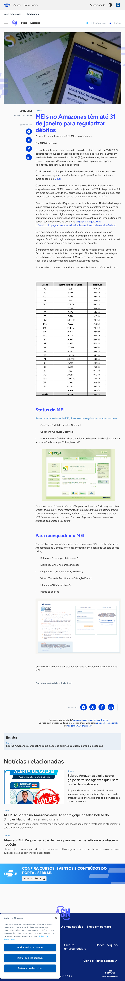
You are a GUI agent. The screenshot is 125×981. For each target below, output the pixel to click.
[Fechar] (56, 918)
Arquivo (112, 945)
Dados (100, 945)
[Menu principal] (6, 22)
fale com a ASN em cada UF (80, 725)
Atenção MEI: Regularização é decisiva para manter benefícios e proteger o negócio (61, 842)
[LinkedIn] (29, 157)
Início (24, 22)
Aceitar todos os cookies (30, 947)
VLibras (118, 5)
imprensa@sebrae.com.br (106, 722)
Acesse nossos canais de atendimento (90, 720)
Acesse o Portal (33, 878)
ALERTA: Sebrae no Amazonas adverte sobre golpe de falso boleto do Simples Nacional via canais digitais (56, 817)
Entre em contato (99, 926)
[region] (30, 946)
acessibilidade (97, 5)
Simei (57, 178)
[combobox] (34, 14)
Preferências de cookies (30, 968)
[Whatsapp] (29, 131)
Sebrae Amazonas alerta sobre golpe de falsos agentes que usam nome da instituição (93, 780)
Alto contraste (110, 5)
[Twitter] (29, 140)
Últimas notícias (72, 926)
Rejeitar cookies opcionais (29, 958)
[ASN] (62, 913)
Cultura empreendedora (75, 946)
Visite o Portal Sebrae (98, 960)
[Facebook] (29, 149)
